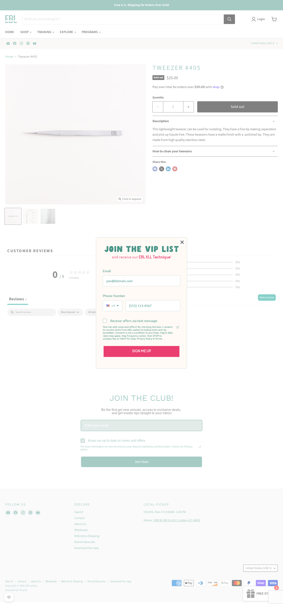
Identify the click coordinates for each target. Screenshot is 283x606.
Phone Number (114, 295)
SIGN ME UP (141, 351)
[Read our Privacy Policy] (177, 327)
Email (107, 271)
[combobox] (112, 305)
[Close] (182, 242)
